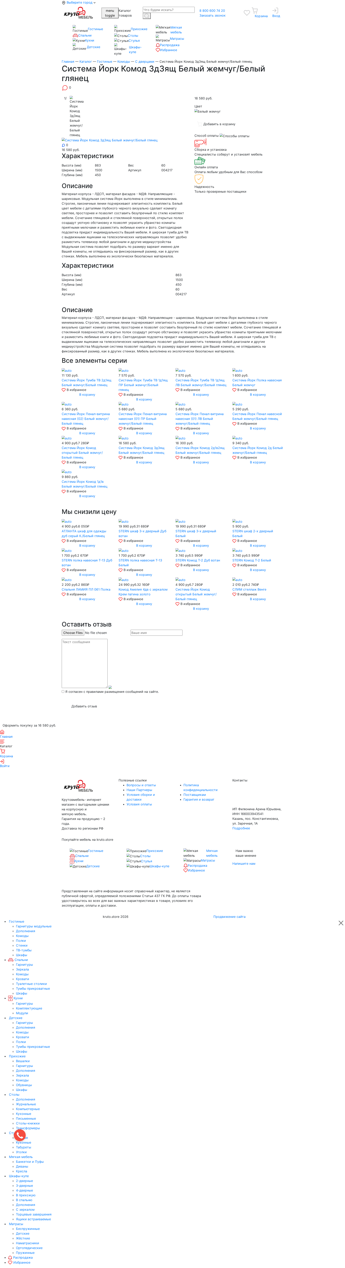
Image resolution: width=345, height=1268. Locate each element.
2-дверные (24, 1181)
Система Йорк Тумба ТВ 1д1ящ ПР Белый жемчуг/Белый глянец (143, 385)
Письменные (26, 1118)
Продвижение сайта (229, 917)
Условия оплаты (139, 804)
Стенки (22, 945)
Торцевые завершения (34, 1214)
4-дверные (24, 1190)
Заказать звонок (212, 15)
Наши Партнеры (139, 790)
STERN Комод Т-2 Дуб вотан (197, 560)
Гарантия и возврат (198, 799)
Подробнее (241, 828)
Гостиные (95, 29)
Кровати (22, 979)
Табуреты (23, 1147)
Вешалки (23, 1061)
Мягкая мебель (176, 29)
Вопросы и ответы (141, 785)
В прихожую (26, 1195)
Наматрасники (27, 1243)
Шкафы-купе (135, 49)
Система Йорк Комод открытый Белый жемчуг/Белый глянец (82, 452)
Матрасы (177, 39)
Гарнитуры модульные (34, 926)
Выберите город (80, 2)
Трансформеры (28, 1128)
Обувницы (24, 1085)
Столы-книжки (28, 1123)
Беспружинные (28, 1229)
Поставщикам (194, 795)
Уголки (21, 1152)
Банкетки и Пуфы (30, 1162)
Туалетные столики (31, 984)
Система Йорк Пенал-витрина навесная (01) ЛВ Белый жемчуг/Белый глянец (199, 418)
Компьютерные (28, 1109)
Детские (93, 47)
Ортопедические (29, 1248)
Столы (133, 36)
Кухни (89, 40)
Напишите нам (243, 863)
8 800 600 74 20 (212, 11)
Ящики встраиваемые (33, 1219)
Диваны (22, 1166)
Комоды (22, 936)
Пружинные (25, 1253)
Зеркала (22, 969)
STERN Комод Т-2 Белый (251, 560)
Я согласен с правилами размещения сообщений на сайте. (112, 692)
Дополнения (25, 931)
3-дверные (24, 1186)
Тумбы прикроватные (33, 988)
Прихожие (139, 29)
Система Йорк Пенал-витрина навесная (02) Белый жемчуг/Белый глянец (86, 418)
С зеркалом (25, 1209)
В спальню (24, 1200)
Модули (22, 1013)
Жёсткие (23, 1238)
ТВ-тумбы (24, 950)
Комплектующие (29, 1008)
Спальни (85, 35)
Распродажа (169, 45)
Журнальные (26, 1104)
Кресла (21, 1171)
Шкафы (21, 955)
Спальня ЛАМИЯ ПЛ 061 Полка (86, 589)
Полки (21, 941)
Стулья (134, 41)
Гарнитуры (24, 965)
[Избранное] (247, 13)
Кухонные (23, 1114)
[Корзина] (255, 10)
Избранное (168, 50)
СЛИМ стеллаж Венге (249, 589)
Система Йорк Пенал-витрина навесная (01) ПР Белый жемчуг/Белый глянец (143, 418)
